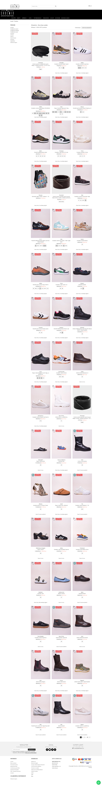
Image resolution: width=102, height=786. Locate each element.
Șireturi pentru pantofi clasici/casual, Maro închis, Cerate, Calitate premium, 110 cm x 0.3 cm (61, 197)
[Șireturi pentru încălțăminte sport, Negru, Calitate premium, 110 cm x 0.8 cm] (40, 46)
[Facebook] (47, 749)
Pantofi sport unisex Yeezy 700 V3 (40, 284)
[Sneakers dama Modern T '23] (82, 488)
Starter (82, 239)
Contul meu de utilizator (36, 766)
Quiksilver (41, 592)
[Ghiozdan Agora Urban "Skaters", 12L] (40, 179)
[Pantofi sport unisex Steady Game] (40, 311)
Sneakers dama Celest (61, 373)
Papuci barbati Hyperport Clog (61, 108)
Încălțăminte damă (14, 29)
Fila (82, 504)
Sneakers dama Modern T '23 (82, 505)
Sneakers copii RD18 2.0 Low (61, 152)
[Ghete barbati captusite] (61, 620)
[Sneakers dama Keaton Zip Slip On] (40, 399)
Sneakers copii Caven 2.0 (61, 284)
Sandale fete (61, 461)
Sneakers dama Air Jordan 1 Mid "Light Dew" (61, 241)
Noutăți (12, 27)
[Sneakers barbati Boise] (82, 223)
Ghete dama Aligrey (40, 681)
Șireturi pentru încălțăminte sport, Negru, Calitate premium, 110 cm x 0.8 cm (41, 64)
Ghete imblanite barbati (82, 637)
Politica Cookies (34, 771)
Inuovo (61, 680)
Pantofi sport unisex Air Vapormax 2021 (40, 726)
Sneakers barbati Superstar (82, 64)
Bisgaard (82, 680)
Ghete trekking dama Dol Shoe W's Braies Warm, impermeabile (82, 329)
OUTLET (12, 35)
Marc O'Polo (61, 415)
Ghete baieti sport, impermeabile (82, 681)
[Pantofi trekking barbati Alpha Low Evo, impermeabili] (40, 223)
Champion (61, 151)
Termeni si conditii (35, 768)
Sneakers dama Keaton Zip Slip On (41, 417)
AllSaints (40, 504)
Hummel (40, 327)
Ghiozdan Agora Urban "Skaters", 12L (40, 196)
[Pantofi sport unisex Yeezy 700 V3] (40, 267)
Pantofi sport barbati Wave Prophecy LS (82, 108)
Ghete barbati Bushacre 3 (82, 373)
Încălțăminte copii (14, 32)
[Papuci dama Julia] (40, 444)
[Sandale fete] (61, 444)
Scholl (61, 504)
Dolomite (82, 327)
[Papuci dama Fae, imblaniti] (61, 488)
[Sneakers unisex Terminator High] (82, 179)
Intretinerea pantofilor (15, 768)
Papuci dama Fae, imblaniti (61, 505)
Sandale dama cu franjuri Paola (40, 505)
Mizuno (82, 106)
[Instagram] (55, 749)
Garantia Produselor (14, 769)
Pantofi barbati (82, 593)
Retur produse (13, 763)
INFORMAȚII (13, 758)
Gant (82, 459)
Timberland (82, 548)
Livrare (11, 761)
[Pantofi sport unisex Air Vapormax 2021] (40, 708)
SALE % (11, 36)
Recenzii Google (34, 763)
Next (82, 636)
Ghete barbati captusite (61, 637)
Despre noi (33, 761)
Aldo (61, 724)
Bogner (82, 724)
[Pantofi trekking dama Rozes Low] (61, 311)
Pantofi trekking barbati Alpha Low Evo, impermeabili (41, 241)
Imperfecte (12, 41)
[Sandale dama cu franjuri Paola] (40, 488)
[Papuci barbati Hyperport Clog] (61, 90)
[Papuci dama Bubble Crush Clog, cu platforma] (40, 355)
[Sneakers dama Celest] (61, 355)
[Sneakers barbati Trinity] (82, 135)
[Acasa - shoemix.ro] (17, 6)
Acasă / (12, 21)
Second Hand (13, 38)
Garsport (61, 327)
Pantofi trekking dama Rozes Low (61, 328)
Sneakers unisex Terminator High (82, 196)
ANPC (32, 773)
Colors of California (61, 459)
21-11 (40, 239)
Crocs (40, 371)
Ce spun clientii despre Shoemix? (38, 764)
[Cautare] (55, 6)
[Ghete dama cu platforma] (61, 399)
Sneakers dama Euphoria (40, 637)
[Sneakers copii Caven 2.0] (61, 267)
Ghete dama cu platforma (61, 417)
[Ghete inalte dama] (61, 664)
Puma (82, 151)
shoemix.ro (34, 758)
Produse (16, 21)
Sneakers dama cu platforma (82, 726)
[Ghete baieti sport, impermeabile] (82, 664)
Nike (82, 195)
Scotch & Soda (61, 371)
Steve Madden (41, 636)
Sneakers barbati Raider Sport (61, 64)
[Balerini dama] (61, 576)
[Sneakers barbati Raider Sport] (61, 46)
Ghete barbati (61, 726)
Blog (32, 776)
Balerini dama (61, 593)
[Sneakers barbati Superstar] (82, 46)
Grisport (82, 283)
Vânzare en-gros (13, 42)
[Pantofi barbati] (82, 576)
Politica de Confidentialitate (30, 752)
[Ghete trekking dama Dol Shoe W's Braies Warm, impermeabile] (82, 311)
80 (87, 737)
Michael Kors (40, 415)
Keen (61, 106)
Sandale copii (40, 593)
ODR (32, 774)
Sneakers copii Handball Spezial (61, 549)
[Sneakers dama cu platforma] (82, 708)
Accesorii (12, 33)
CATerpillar (61, 62)
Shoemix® (40, 62)
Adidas (82, 62)
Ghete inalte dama (61, 681)
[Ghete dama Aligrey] (40, 664)
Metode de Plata (13, 766)
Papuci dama (41, 549)
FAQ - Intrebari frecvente (15, 771)
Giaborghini (40, 459)
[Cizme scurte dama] (82, 444)
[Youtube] (50, 749)
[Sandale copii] (40, 576)
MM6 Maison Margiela (40, 548)
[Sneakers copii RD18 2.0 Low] (61, 135)
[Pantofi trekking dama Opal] (40, 135)
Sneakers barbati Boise (82, 240)
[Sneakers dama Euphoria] (40, 620)
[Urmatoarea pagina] (90, 737)
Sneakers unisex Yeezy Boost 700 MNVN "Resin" (40, 108)
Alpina (40, 151)
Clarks (82, 371)
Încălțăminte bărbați (14, 30)
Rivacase (40, 195)
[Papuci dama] (40, 532)
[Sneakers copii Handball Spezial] (61, 532)
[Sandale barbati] (82, 267)
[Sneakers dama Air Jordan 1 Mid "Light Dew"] (61, 223)
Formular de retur (14, 764)
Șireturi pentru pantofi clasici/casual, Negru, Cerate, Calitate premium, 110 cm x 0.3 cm (82, 417)
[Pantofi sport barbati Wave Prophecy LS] (82, 90)
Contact (12, 773)
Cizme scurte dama (82, 461)
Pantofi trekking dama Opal (40, 152)
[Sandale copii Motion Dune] (82, 532)
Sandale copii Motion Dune (82, 549)
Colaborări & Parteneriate (18, 776)
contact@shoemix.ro (79, 748)
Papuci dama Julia (40, 461)
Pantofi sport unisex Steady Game (40, 328)
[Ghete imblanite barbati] (82, 620)
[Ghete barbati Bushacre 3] (82, 355)
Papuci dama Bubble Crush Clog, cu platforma (40, 373)
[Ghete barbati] (61, 708)
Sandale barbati (82, 284)
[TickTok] (52, 749)
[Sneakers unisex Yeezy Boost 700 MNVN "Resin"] (40, 90)
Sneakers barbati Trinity (82, 152)
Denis (82, 592)
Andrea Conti (61, 592)
